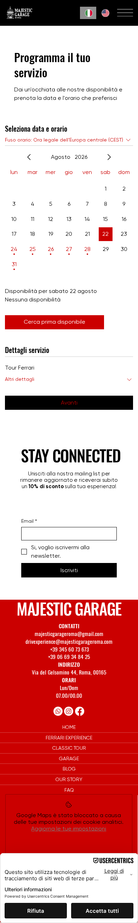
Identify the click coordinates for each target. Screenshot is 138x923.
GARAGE (69, 758)
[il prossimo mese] (109, 157)
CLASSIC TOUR (69, 748)
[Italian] (88, 13)
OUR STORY (69, 779)
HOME (69, 727)
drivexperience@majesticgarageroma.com (69, 641)
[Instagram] (68, 711)
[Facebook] (79, 711)
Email (29, 521)
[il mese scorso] (29, 157)
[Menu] (125, 13)
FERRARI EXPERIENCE (69, 738)
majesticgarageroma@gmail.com (69, 633)
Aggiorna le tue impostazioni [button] (68, 828)
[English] (104, 13)
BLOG (69, 769)
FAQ (69, 790)
